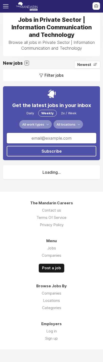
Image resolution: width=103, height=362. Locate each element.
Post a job (51, 268)
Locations (51, 300)
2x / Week (68, 113)
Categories (51, 307)
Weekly (47, 113)
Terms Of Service (51, 217)
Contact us (51, 210)
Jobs (51, 248)
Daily (30, 113)
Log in (51, 331)
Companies (51, 255)
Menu (6, 6)
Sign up (51, 338)
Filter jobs (54, 75)
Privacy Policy (52, 224)
